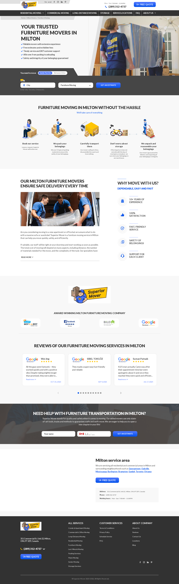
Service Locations (122, 13)
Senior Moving (73, 562)
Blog (134, 545)
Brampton (123, 471)
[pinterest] (65, 2)
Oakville (145, 468)
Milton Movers (31, 18)
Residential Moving (30, 13)
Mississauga (101, 471)
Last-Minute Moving (75, 549)
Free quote (146, 4)
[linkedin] (62, 2)
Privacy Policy (104, 532)
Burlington (113, 471)
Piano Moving (73, 558)
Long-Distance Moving (85, 13)
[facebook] (54, 2)
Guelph (132, 471)
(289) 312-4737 (117, 6)
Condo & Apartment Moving (78, 528)
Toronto (139, 471)
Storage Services (74, 566)
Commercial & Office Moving (79, 532)
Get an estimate (108, 85)
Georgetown (135, 468)
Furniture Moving (74, 545)
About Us (136, 528)
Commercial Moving (58, 13)
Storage (104, 13)
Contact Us (136, 536)
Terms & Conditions (106, 528)
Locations (136, 541)
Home (23, 18)
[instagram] (58, 2)
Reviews (135, 532)
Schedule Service (105, 536)
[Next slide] (120, 393)
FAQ (138, 13)
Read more (26, 257)
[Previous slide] (58, 393)
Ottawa (147, 471)
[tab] (78, 393)
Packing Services (74, 553)
